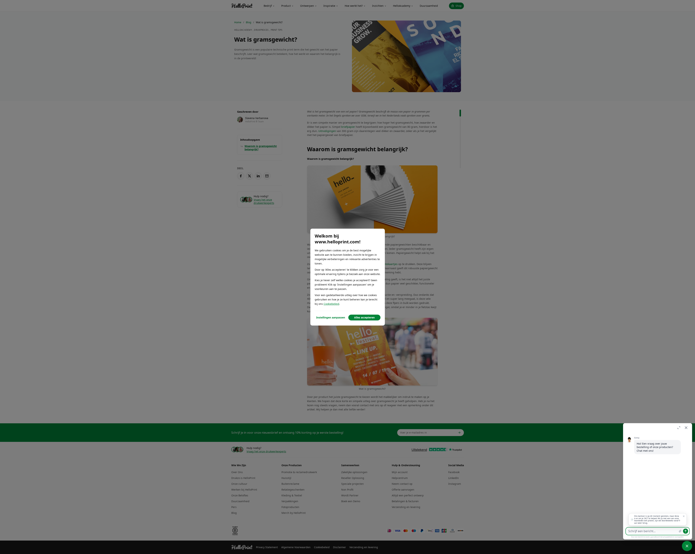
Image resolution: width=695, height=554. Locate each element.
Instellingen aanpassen (330, 317)
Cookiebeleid (331, 304)
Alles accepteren (364, 317)
